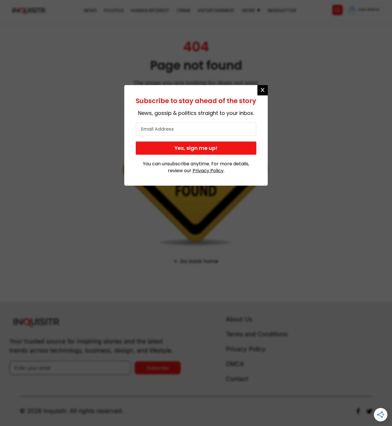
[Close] (262, 90)
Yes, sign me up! (196, 148)
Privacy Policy (208, 170)
